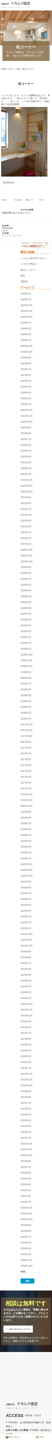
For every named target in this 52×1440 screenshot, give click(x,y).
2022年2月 (26, 468)
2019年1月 (26, 648)
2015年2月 (26, 922)
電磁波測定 (7, 228)
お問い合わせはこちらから (20, 1329)
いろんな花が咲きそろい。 (35, 258)
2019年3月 (26, 637)
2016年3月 (26, 846)
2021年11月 (26, 485)
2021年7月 (26, 509)
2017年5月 (26, 765)
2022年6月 (26, 445)
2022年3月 (26, 462)
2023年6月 (26, 375)
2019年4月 (26, 631)
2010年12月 (27, 1207)
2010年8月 (26, 1231)
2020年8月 (26, 573)
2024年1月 (26, 340)
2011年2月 (26, 1196)
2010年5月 (26, 1248)
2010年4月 (26, 1254)
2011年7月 (26, 1167)
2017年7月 (26, 753)
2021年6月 (26, 514)
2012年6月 (26, 1108)
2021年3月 (26, 532)
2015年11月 (26, 870)
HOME (3, 69)
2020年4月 (26, 596)
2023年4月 (26, 386)
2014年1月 (26, 998)
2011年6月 (26, 1172)
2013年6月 (26, 1038)
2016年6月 (26, 829)
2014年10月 (27, 945)
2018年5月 (26, 695)
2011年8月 (26, 1161)
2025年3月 (26, 293)
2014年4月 (26, 980)
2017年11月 (26, 730)
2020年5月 (26, 590)
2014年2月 (26, 992)
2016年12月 (27, 794)
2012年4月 (26, 1120)
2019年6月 (26, 619)
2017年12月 (27, 724)
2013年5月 (26, 1044)
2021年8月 (26, 503)
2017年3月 (26, 777)
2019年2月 (26, 642)
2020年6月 (26, 584)
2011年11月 (26, 1149)
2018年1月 (26, 718)
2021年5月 (26, 520)
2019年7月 (26, 613)
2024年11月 (26, 311)
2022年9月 (26, 427)
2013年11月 (26, 1009)
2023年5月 (26, 381)
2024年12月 (27, 305)
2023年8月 (26, 363)
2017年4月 (26, 771)
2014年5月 (26, 974)
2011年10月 (26, 1155)
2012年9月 (26, 1091)
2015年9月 (26, 881)
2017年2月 (26, 782)
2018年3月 (26, 707)
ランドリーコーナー (12, 235)
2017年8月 (26, 747)
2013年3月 (26, 1056)
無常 (23, 275)
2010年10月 (27, 1219)
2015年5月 (26, 905)
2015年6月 (26, 899)
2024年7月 (26, 322)
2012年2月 (26, 1132)
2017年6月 (26, 759)
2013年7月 (26, 1033)
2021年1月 (26, 544)
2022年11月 (26, 415)
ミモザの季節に (29, 264)
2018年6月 (26, 689)
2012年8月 (26, 1097)
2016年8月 (26, 817)
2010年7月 (26, 1236)
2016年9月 (26, 811)
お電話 (39, 1437)
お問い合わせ (12, 1437)
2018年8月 (26, 677)
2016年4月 (26, 841)
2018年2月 (26, 712)
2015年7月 (26, 893)
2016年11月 (26, 800)
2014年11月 (26, 940)
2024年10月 (27, 316)
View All (4, 231)
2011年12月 (26, 1143)
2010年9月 (26, 1225)
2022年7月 (26, 439)
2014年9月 (26, 951)
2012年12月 (27, 1073)
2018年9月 (26, 672)
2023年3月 (26, 392)
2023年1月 (26, 404)
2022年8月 (26, 433)
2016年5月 (26, 835)
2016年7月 (26, 823)
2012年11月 (26, 1079)
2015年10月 (27, 875)
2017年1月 (26, 788)
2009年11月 (26, 1260)
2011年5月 (26, 1178)
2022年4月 (26, 456)
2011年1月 (26, 1201)
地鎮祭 (24, 281)
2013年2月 (26, 1062)
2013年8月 (26, 1027)
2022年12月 (27, 410)
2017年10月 (27, 736)
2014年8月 (26, 957)
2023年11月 (26, 346)
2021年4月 (26, 526)
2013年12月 (27, 1004)
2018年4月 (26, 701)
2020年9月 (26, 567)
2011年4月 (26, 1184)
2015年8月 (26, 887)
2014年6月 (26, 969)
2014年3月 (26, 986)
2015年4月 (26, 910)
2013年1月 (26, 1068)
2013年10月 (27, 1015)
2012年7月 (26, 1103)
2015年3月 (26, 916)
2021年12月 (27, 479)
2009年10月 (27, 1266)
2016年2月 (26, 852)
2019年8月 (26, 608)
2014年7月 (26, 963)
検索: (23, 1271)
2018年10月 (27, 666)
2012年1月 (26, 1137)
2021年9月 (26, 497)
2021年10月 (27, 491)
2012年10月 (27, 1085)
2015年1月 (26, 928)
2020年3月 (26, 602)
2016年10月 (27, 806)
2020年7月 (26, 578)
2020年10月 (27, 561)
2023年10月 (27, 351)
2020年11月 (26, 555)
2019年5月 (26, 625)
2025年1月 (26, 299)
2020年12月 (27, 549)
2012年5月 (26, 1114)
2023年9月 (26, 357)
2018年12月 (27, 654)
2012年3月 (26, 1126)
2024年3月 (26, 328)
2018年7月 (26, 683)
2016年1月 (26, 858)
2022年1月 (26, 474)
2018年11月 (26, 660)
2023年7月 (26, 369)
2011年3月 (26, 1190)
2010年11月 (26, 1213)
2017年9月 (26, 741)
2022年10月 (27, 421)
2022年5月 (26, 450)
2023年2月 (26, 398)
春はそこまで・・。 (31, 269)
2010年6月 (26, 1242)
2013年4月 (26, 1050)
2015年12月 (27, 864)
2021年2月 (26, 538)
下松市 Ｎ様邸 (14, 69)
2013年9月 (26, 1021)
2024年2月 (26, 334)
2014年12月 (27, 934)
